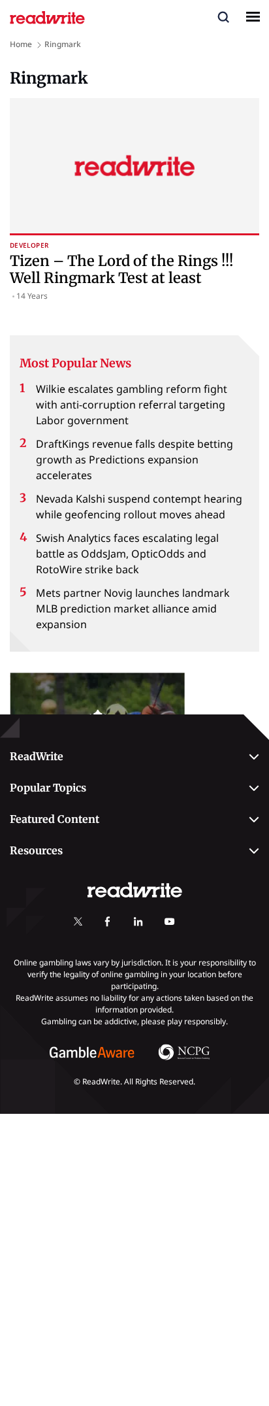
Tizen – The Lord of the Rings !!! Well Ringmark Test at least (121, 269)
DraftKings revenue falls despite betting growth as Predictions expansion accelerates (134, 459)
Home (21, 44)
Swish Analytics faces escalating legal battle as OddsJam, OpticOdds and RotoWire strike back (127, 554)
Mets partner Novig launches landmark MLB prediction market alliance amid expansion (133, 608)
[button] (223, 16)
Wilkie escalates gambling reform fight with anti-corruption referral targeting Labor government (131, 404)
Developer (29, 245)
